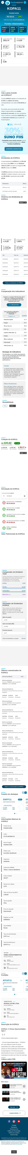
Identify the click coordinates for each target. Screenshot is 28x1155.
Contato (14, 1125)
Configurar (10, 316)
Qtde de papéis (6, 617)
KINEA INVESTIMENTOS (13, 955)
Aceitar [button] (14, 1151)
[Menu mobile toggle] (2, 2)
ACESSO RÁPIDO (14, 1113)
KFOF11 (7, 980)
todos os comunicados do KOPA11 (14, 786)
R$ (4, 496)
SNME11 (4, 27)
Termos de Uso (14, 1129)
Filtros (5, 405)
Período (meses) (7, 630)
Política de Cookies (14, 1133)
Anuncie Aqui (14, 1134)
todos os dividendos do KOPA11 (14, 283)
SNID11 (13, 27)
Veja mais (12, 1107)
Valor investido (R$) (8, 623)
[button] (25, 792)
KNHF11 (21, 27)
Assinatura (14, 1127)
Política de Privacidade (17, 1144)
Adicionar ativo (15, 304)
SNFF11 (7, 799)
